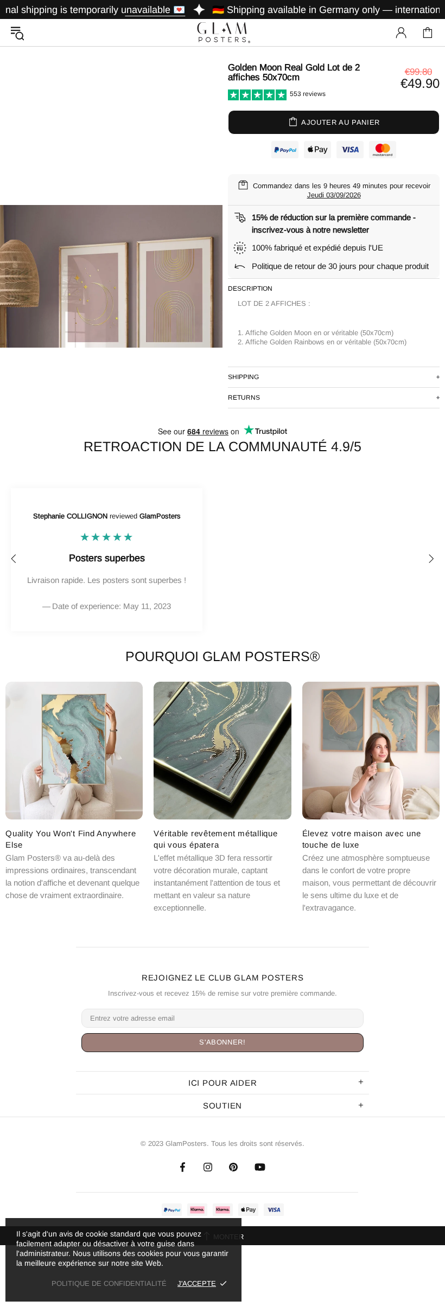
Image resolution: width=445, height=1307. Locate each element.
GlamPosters (222, 32)
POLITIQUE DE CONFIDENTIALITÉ (109, 1283)
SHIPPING (243, 377)
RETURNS (244, 397)
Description (250, 288)
